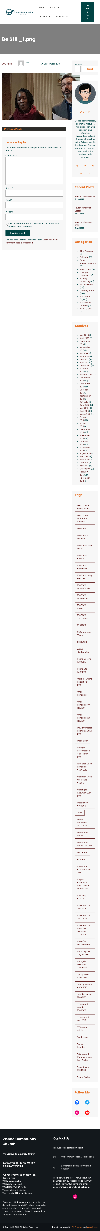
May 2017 (84, 359)
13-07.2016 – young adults (83, 507)
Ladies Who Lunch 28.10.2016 (84, 844)
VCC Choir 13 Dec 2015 (83, 1019)
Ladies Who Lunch (82, 834)
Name (9, 188)
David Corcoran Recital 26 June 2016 (84, 730)
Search (78, 64)
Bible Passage (86, 251)
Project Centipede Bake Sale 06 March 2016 (83, 884)
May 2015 (84, 462)
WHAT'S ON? (85, 308)
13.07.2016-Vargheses (82, 617)
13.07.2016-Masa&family (83, 587)
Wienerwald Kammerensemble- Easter (84, 1057)
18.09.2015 (81, 625)
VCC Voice (7, 63)
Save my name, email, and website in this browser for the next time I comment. (33, 225)
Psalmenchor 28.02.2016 (83, 917)
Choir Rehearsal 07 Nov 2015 (83, 704)
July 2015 (84, 456)
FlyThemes (77, 1227)
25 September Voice (84, 634)
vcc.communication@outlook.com (71, 1187)
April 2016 (84, 411)
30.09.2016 (82, 642)
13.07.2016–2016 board (84, 547)
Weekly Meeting (81, 1046)
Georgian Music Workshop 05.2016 (84, 779)
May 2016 (84, 408)
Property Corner (81, 897)
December (82, 740)
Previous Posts (13, 129)
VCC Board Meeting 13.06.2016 (82, 1007)
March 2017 (85, 365)
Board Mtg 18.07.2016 (82, 670)
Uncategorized (87, 290)
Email (8, 200)
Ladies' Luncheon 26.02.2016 (82, 822)
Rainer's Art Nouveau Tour (83, 943)
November (82, 852)
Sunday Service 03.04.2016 (84, 986)
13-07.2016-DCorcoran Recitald (82, 518)
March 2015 (85, 468)
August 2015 (85, 453)
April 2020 (84, 338)
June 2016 (84, 405)
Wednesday (83, 1037)
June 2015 (84, 459)
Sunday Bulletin (87, 284)
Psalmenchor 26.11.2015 (83, 907)
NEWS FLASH (85, 269)
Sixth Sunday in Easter (85, 196)
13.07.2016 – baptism (82, 537)
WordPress (92, 1227)
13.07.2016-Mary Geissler (84, 577)
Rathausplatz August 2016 (83, 953)
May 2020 (84, 335)
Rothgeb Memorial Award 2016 (82, 964)
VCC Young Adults (82, 1029)
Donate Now (87, 12)
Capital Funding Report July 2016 (84, 681)
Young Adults (83, 1077)
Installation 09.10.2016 (82, 804)
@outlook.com (87, 1156)
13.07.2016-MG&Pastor (82, 597)
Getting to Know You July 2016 (84, 792)
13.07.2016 (81, 528)
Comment (11, 155)
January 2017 (86, 374)
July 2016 (84, 402)
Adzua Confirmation (83, 650)
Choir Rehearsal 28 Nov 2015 (83, 717)
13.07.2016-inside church (83, 567)
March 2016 (85, 414)
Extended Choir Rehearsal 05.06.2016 (84, 766)
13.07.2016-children (82, 557)
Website (9, 211)
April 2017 (84, 362)
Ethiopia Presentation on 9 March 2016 (83, 752)
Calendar (84, 257)
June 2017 (84, 356)
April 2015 (84, 465)
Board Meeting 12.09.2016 (84, 660)
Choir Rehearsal (82, 693)
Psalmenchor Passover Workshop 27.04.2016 (83, 930)
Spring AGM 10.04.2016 (83, 976)
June (79, 812)
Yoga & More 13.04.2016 (83, 1068)
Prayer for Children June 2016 (83, 869)
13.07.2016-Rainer (82, 607)
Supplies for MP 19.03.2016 (84, 996)
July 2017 (84, 353)
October (81, 859)
